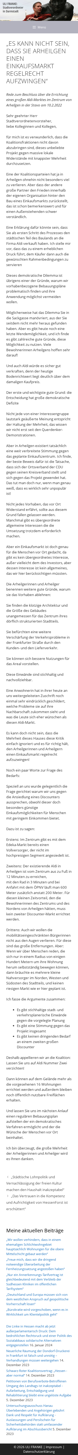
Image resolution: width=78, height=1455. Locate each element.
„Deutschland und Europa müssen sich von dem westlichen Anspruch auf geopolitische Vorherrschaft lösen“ (37, 1299)
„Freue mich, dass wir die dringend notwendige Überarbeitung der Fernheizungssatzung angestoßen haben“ (35, 1264)
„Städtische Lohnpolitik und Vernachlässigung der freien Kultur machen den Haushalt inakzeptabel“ (35, 1183)
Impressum (54, 1447)
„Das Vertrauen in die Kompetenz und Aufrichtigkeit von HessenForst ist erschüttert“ (37, 1202)
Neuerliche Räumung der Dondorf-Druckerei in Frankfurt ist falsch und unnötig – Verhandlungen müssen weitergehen (38, 1355)
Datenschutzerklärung (39, 1451)
